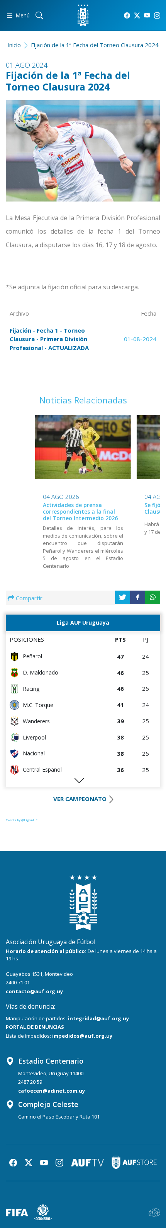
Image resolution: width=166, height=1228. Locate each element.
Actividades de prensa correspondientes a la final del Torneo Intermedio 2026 (80, 511)
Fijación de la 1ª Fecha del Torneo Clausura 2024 (95, 45)
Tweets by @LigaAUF (21, 820)
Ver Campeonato (80, 799)
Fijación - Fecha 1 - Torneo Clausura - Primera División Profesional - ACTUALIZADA (49, 339)
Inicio (14, 45)
